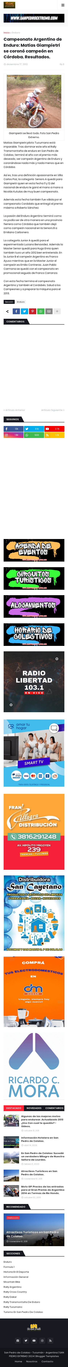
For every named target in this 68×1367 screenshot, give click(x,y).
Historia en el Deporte (16, 1272)
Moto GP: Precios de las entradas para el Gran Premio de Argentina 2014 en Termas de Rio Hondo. (42, 1190)
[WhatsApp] (40, 311)
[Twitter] (24, 311)
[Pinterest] (32, 311)
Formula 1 (9, 1267)
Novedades (34, 1108)
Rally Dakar (10, 1297)
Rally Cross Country (15, 1292)
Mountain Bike (12, 1282)
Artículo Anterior (15, 410)
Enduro (16, 32)
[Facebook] (16, 311)
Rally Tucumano (13, 1307)
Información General (16, 1277)
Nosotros (31, 1361)
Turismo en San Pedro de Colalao (23, 1312)
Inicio (7, 32)
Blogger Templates (47, 1356)
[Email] (49, 311)
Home (18, 1361)
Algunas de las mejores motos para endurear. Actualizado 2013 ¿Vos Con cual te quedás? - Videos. (42, 1121)
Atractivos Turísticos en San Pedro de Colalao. (39, 1173)
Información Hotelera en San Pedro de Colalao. (39, 1139)
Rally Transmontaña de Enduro (22, 1302)
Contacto (47, 1361)
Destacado (13, 1108)
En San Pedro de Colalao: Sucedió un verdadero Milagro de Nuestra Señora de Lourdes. (42, 1156)
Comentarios (54, 1108)
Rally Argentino (13, 1287)
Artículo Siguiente (52, 410)
